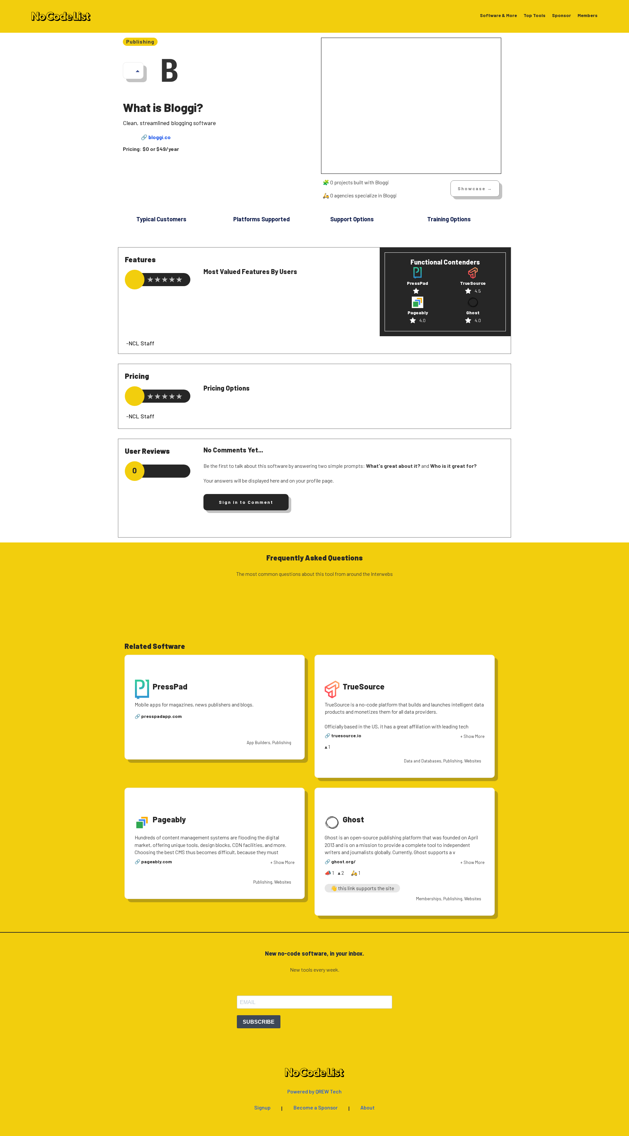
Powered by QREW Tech (314, 1091)
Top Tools (534, 15)
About (367, 1107)
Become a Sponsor (316, 1107)
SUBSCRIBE (259, 1022)
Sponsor (561, 15)
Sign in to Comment (246, 502)
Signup (262, 1107)
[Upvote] (138, 71)
